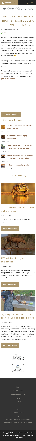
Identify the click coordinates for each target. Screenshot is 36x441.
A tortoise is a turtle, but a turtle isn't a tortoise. (17, 209)
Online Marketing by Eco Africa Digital (21, 435)
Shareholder (10, 2)
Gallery (18, 398)
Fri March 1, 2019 (6, 266)
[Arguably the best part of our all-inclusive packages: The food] (18, 300)
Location (18, 402)
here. (3, 73)
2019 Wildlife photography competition (14, 260)
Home (18, 387)
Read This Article (10, 228)
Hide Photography (18, 394)
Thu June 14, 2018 (6, 323)
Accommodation (18, 391)
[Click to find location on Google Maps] (27, 2)
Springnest (6, 435)
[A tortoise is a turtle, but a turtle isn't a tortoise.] (18, 193)
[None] (3, 33)
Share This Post (11, 114)
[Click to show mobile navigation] (33, 2)
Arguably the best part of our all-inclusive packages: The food (17, 316)
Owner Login (19, 438)
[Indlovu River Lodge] (18, 9)
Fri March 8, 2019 (6, 216)
